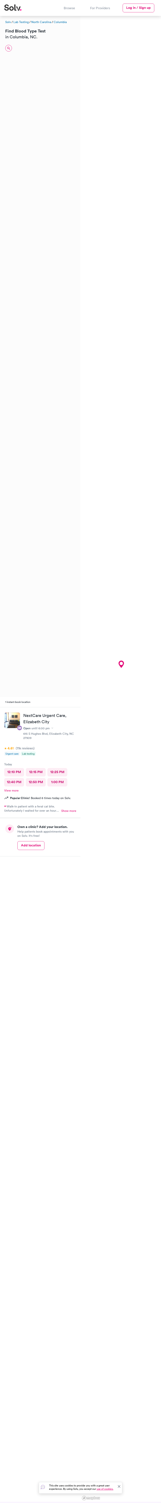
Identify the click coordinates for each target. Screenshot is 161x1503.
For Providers (100, 8)
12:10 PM (14, 772)
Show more (68, 811)
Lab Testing (21, 22)
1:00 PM (57, 782)
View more (11, 790)
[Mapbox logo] (91, 1498)
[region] (120, 759)
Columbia (60, 22)
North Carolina (41, 22)
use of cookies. (105, 1489)
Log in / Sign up (138, 7)
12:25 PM (57, 772)
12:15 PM (36, 772)
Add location (31, 845)
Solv (8, 22)
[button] (121, 664)
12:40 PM (14, 782)
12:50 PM (36, 782)
